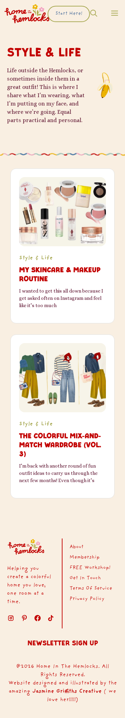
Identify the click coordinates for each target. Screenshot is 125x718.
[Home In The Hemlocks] (26, 14)
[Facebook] (37, 618)
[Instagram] (11, 618)
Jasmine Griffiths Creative (67, 692)
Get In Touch (85, 578)
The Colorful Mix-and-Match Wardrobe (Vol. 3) (60, 444)
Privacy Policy (87, 599)
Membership (84, 557)
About (76, 547)
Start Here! (68, 14)
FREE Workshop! (89, 568)
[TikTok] (24, 618)
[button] (93, 14)
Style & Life (36, 258)
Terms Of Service (90, 588)
